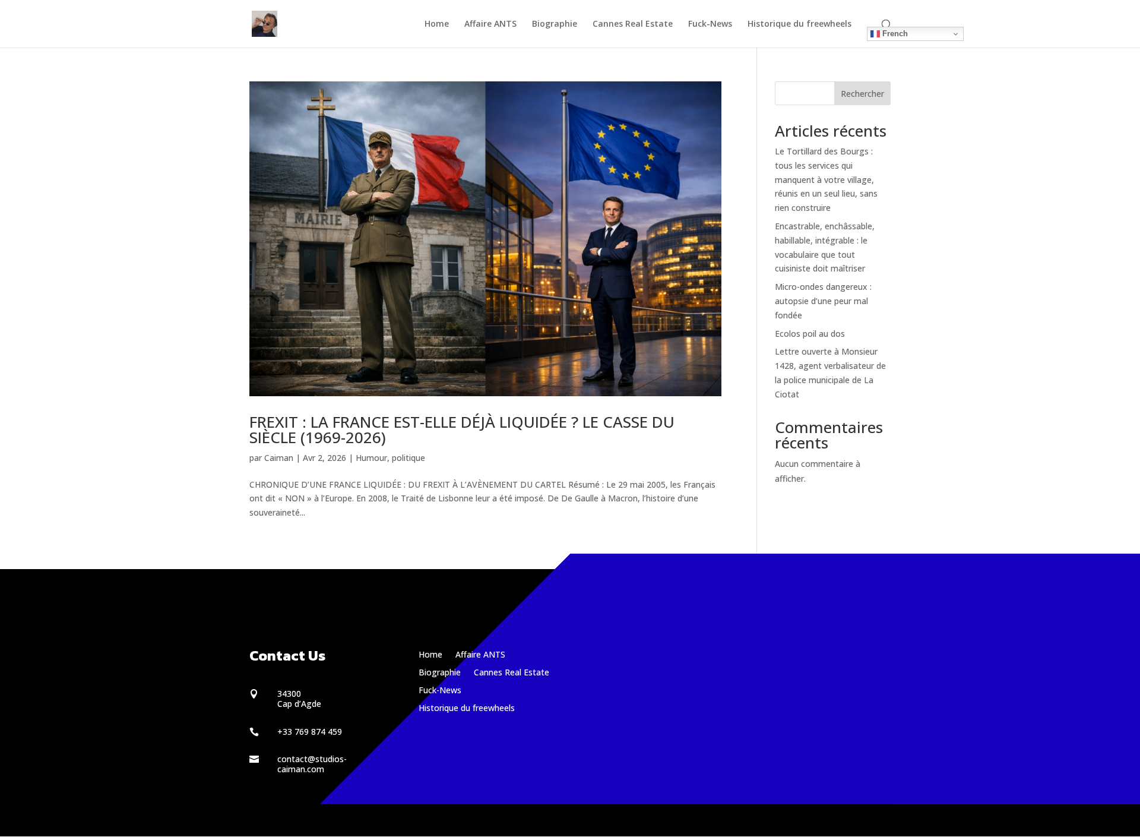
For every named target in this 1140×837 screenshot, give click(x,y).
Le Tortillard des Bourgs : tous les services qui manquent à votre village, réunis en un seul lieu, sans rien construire (826, 179)
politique (408, 457)
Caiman (278, 457)
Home (437, 24)
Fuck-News (710, 24)
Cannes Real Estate (633, 24)
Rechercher (862, 93)
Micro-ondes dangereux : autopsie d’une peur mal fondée (823, 301)
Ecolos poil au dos (810, 333)
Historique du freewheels (799, 24)
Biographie (554, 24)
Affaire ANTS (490, 24)
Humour (371, 457)
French (894, 33)
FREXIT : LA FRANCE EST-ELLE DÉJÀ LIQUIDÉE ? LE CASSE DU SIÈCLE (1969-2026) (461, 429)
